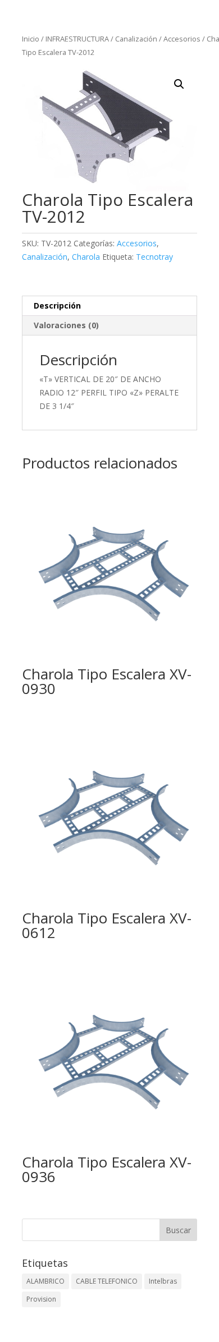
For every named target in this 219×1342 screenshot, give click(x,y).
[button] (179, 84)
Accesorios (181, 39)
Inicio (30, 39)
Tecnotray (154, 256)
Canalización (136, 39)
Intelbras (163, 1281)
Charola (86, 256)
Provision (41, 1299)
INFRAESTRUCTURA (77, 39)
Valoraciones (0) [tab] (66, 325)
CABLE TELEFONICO (107, 1281)
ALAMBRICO (45, 1281)
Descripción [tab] (57, 305)
